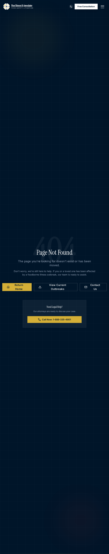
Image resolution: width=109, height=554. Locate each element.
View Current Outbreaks (57, 287)
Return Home (19, 287)
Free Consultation (86, 6)
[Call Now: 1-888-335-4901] (71, 6)
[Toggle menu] (102, 6)
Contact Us (95, 287)
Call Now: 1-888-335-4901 (56, 319)
